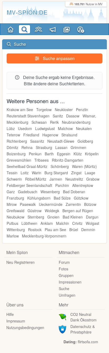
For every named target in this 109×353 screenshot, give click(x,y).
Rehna (27, 147)
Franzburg (15, 198)
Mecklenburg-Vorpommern (44, 235)
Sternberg (36, 217)
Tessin (12, 172)
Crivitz (77, 223)
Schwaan (39, 122)
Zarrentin (73, 204)
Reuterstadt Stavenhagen (28, 115)
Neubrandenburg (76, 122)
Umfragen (67, 295)
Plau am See (55, 229)
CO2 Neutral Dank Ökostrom (83, 317)
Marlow (13, 235)
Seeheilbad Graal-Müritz (27, 166)
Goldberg (85, 141)
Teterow (13, 134)
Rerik (54, 122)
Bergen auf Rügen (77, 210)
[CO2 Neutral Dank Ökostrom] (62, 316)
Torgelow (44, 109)
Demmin (88, 229)
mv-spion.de (27, 12)
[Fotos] (66, 29)
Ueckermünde (50, 204)
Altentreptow (82, 185)
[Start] (10, 29)
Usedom (25, 128)
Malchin (62, 223)
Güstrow (35, 210)
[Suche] (24, 29)
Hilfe (10, 314)
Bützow (90, 204)
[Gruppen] (38, 29)
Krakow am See (20, 109)
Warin (36, 172)
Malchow (65, 128)
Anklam (46, 223)
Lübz (11, 128)
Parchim (62, 185)
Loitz (25, 172)
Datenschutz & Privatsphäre (82, 329)
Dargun (92, 217)
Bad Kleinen (73, 217)
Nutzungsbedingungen (25, 327)
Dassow (72, 115)
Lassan (61, 147)
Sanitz (58, 115)
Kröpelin (92, 153)
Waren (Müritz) (84, 166)
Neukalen (84, 128)
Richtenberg (17, 141)
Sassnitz (37, 141)
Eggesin (63, 153)
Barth (49, 153)
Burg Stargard (56, 172)
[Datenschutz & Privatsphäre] (62, 328)
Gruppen (66, 275)
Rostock (35, 229)
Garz (11, 191)
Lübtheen (29, 223)
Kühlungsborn (39, 198)
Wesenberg (50, 191)
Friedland (31, 134)
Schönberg (60, 166)
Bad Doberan (74, 191)
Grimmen (78, 147)
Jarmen (55, 179)
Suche (64, 288)
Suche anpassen (58, 58)
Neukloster (64, 109)
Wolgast (92, 223)
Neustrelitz (74, 179)
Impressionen (70, 282)
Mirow (12, 204)
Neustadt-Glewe (60, 141)
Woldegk (52, 210)
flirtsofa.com (88, 341)
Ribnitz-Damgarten (67, 160)
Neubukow (15, 217)
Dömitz (12, 147)
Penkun (35, 153)
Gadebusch (27, 191)
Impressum (15, 321)
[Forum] (52, 29)
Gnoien (53, 217)
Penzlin (82, 109)
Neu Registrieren (20, 262)
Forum (64, 262)
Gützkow (81, 198)
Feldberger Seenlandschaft (29, 185)
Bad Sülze (62, 198)
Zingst (76, 172)
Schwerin (14, 179)
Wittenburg (16, 229)
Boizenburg (16, 153)
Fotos (63, 268)
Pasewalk (28, 204)
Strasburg (44, 147)
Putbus (12, 223)
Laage (90, 172)
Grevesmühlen (19, 160)
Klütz (78, 153)
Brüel (73, 229)
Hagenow (50, 134)
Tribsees (41, 160)
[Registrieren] (81, 29)
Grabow (92, 179)
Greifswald (15, 210)
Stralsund (69, 134)
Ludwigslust (45, 128)
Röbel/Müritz (35, 179)
